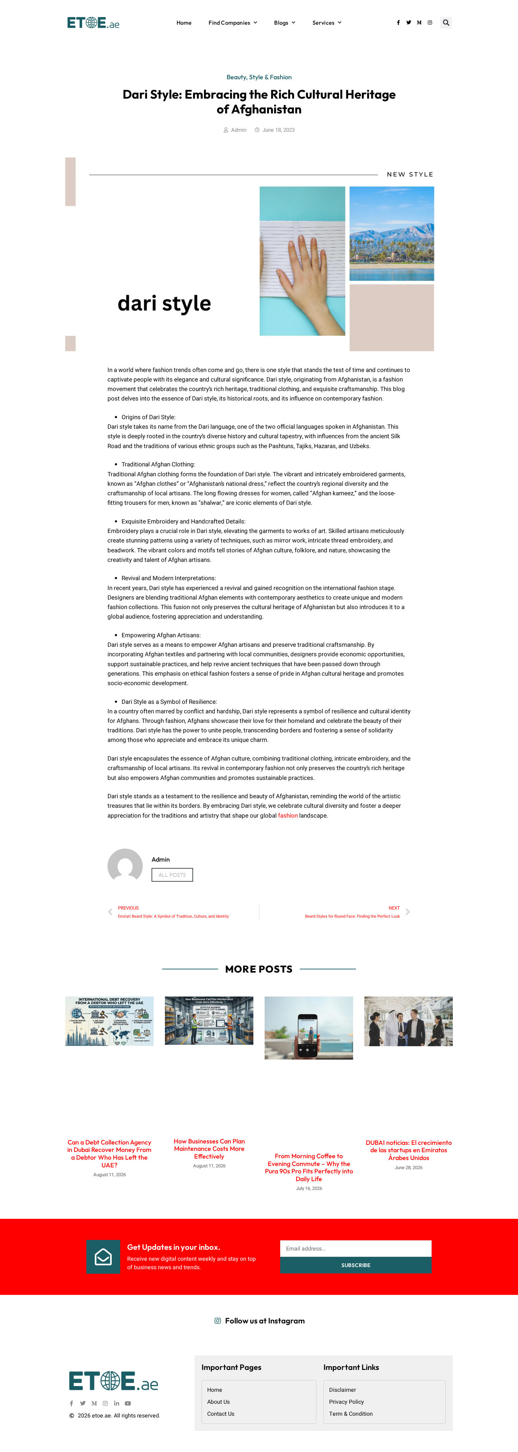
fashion (288, 815)
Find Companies (229, 22)
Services (324, 22)
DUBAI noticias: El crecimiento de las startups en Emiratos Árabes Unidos (409, 1150)
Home (184, 22)
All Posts (172, 874)
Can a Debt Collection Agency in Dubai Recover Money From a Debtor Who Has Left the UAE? (109, 1153)
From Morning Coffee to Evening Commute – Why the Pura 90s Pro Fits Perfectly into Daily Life (309, 1167)
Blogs (281, 22)
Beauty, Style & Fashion (259, 77)
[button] (446, 23)
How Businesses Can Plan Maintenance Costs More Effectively (209, 1148)
